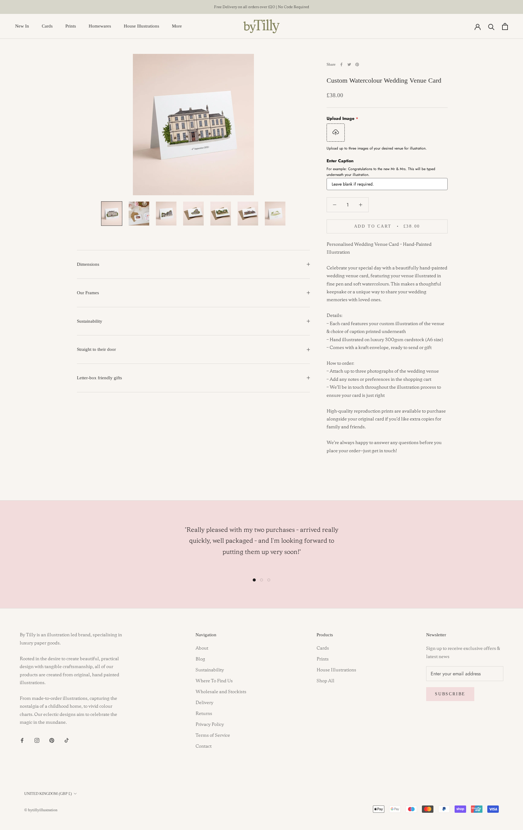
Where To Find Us (214, 681)
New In (22, 26)
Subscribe (450, 694)
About (202, 648)
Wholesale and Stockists (221, 692)
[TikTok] (66, 740)
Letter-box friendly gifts (99, 377)
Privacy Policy (210, 724)
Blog (200, 659)
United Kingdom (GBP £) (48, 793)
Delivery (204, 702)
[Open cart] (505, 26)
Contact (204, 746)
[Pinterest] (357, 64)
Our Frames (88, 292)
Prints (70, 26)
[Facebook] (341, 64)
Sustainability (89, 321)
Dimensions (88, 264)
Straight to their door (96, 349)
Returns (204, 713)
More (177, 26)
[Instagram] (37, 740)
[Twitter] (349, 64)
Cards (47, 26)
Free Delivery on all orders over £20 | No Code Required (261, 7)
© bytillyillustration (41, 810)
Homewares (100, 26)
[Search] (491, 26)
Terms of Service (213, 735)
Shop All (325, 681)
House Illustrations (141, 26)
